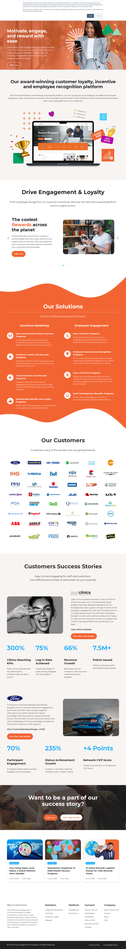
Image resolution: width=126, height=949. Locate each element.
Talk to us (13, 65)
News (106, 917)
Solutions (50, 905)
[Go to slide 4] (64, 265)
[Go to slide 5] (66, 265)
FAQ (106, 920)
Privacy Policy (94, 945)
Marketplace (90, 913)
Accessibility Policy (110, 945)
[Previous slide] (8, 238)
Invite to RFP (90, 920)
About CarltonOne (111, 910)
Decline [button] (99, 16)
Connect (90, 905)
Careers (107, 913)
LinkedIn (88, 927)
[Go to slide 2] (61, 265)
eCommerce (73, 913)
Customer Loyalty (52, 917)
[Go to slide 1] (59, 265)
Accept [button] (90, 16)
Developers (89, 917)
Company (109, 905)
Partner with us (91, 910)
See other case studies (83, 636)
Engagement (74, 910)
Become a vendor (92, 924)
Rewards (48, 920)
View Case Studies (71, 817)
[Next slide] (118, 238)
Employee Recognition (54, 910)
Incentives (49, 913)
